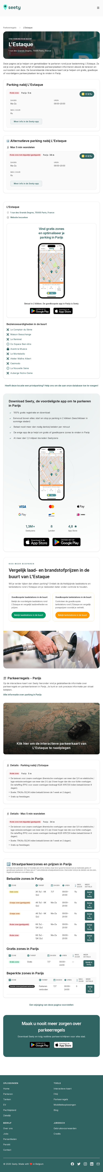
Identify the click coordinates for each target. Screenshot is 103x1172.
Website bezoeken (19, 217)
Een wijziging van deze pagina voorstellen (51, 1004)
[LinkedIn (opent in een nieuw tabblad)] (91, 1164)
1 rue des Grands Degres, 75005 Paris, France (30, 51)
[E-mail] (98, 1164)
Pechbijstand (9, 1110)
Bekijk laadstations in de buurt (28, 615)
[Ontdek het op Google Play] (40, 310)
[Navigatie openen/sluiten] (98, 7)
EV (4, 1104)
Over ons (8, 1128)
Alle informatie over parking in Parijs (22, 694)
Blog (56, 1110)
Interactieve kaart (62, 1088)
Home (6, 1088)
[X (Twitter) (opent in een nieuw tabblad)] (78, 1164)
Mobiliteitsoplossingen (65, 1104)
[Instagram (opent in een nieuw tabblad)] (85, 1164)
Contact (7, 1149)
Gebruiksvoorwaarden (65, 1128)
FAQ (56, 1094)
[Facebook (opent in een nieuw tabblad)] (72, 1164)
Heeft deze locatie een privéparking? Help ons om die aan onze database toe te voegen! (51, 385)
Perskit (6, 1144)
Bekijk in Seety (89, 894)
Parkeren (8, 1094)
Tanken (7, 1099)
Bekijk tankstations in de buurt (72, 615)
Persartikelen (10, 1139)
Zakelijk (7, 1115)
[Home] (11, 8)
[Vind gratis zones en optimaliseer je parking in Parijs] (51, 271)
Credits (57, 1133)
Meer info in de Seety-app (26, 121)
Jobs (5, 1133)
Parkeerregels (9, 27)
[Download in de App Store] (63, 310)
